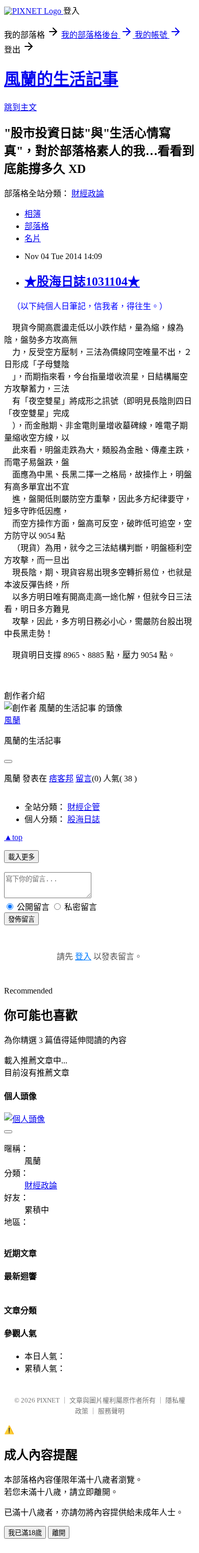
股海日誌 (83, 819)
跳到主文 (20, 107)
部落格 (36, 226)
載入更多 (21, 857)
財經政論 (87, 193)
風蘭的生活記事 (61, 79)
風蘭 (12, 720)
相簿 (32, 214)
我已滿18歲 (25, 1533)
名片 (32, 238)
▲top (13, 837)
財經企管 (83, 807)
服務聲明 (111, 1411)
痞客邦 (61, 778)
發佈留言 (21, 919)
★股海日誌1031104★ (82, 281)
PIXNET (48, 1400)
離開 (58, 1533)
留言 (84, 778)
